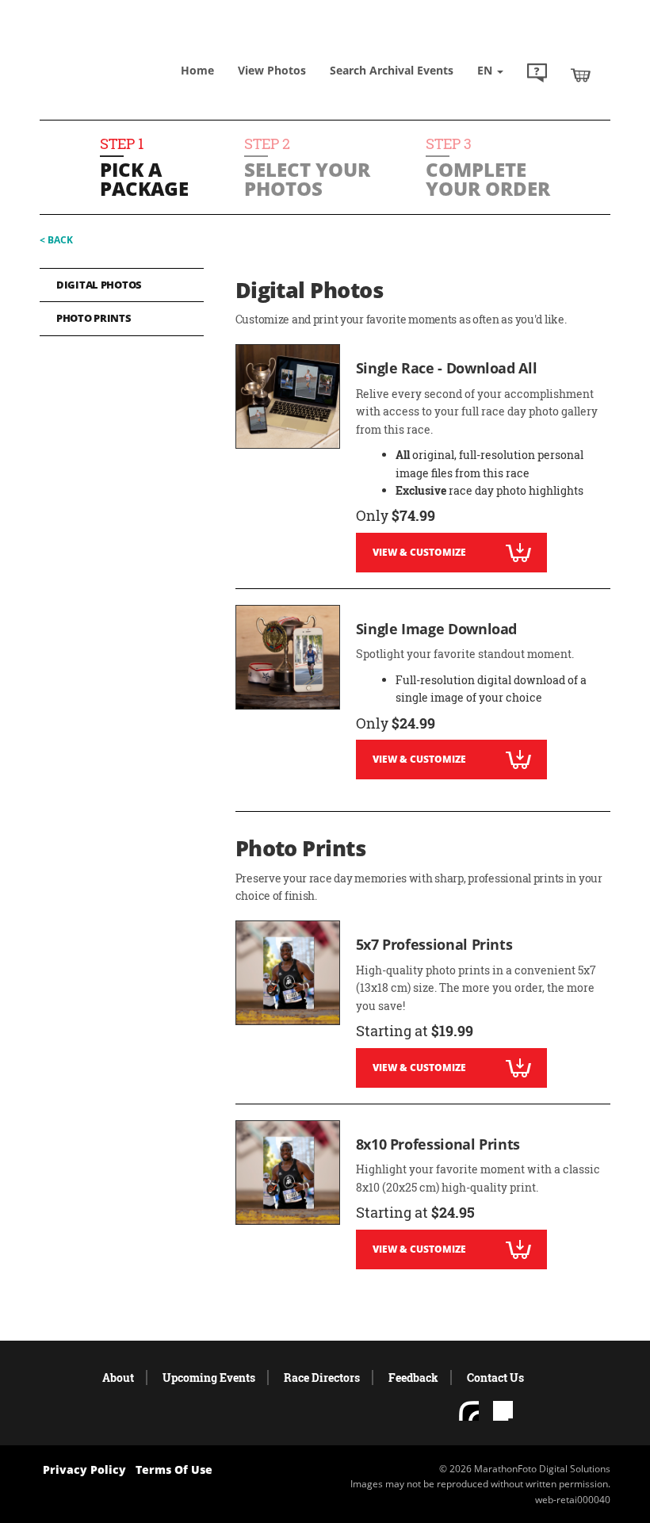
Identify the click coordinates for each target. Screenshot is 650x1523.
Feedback (413, 1377)
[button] (537, 75)
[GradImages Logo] (119, 47)
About (118, 1377)
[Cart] (580, 75)
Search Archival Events (391, 70)
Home (197, 70)
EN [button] (486, 70)
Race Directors (322, 1377)
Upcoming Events (208, 1377)
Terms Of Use (174, 1469)
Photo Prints (94, 318)
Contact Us (495, 1377)
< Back (56, 240)
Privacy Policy (84, 1469)
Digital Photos (99, 284)
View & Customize (419, 552)
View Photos (272, 70)
